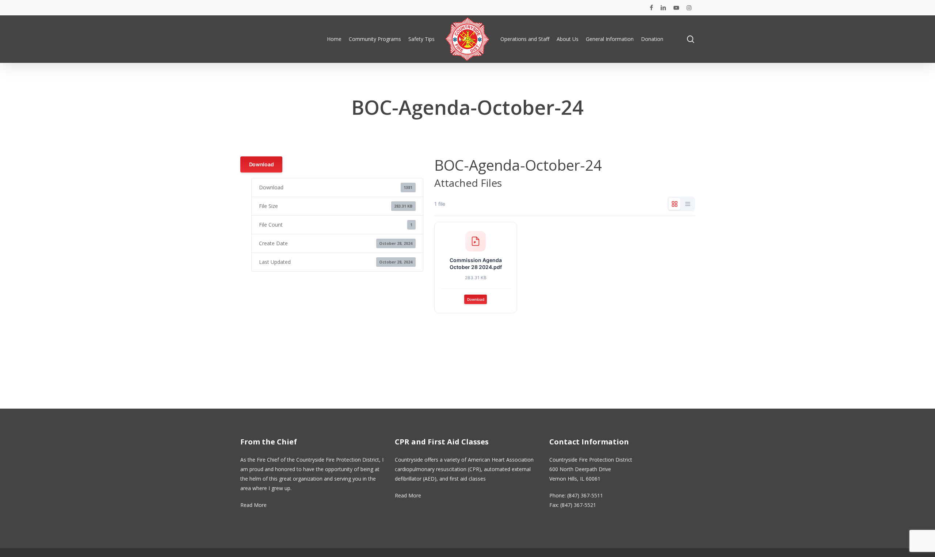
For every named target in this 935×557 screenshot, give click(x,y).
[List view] (688, 204)
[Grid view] (674, 204)
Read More (253, 504)
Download (261, 164)
